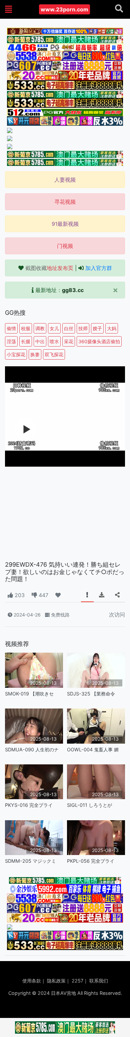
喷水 (54, 341)
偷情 (11, 328)
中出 (40, 341)
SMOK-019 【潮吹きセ (29, 693)
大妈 (111, 328)
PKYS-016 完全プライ (29, 805)
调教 (40, 328)
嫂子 (97, 328)
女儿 (54, 328)
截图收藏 (49, 268)
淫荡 (11, 341)
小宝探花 (16, 354)
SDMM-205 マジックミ (30, 861)
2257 (77, 980)
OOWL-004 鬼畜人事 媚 (93, 749)
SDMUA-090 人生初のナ (32, 749)
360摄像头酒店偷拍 (99, 341)
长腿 (25, 341)
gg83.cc (73, 290)
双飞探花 (54, 354)
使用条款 (31, 980)
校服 (25, 328)
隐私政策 (56, 980)
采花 (68, 341)
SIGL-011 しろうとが (89, 805)
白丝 (68, 328)
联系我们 (98, 980)
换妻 (35, 354)
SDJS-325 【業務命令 (91, 693)
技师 (83, 328)
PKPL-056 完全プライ (90, 861)
